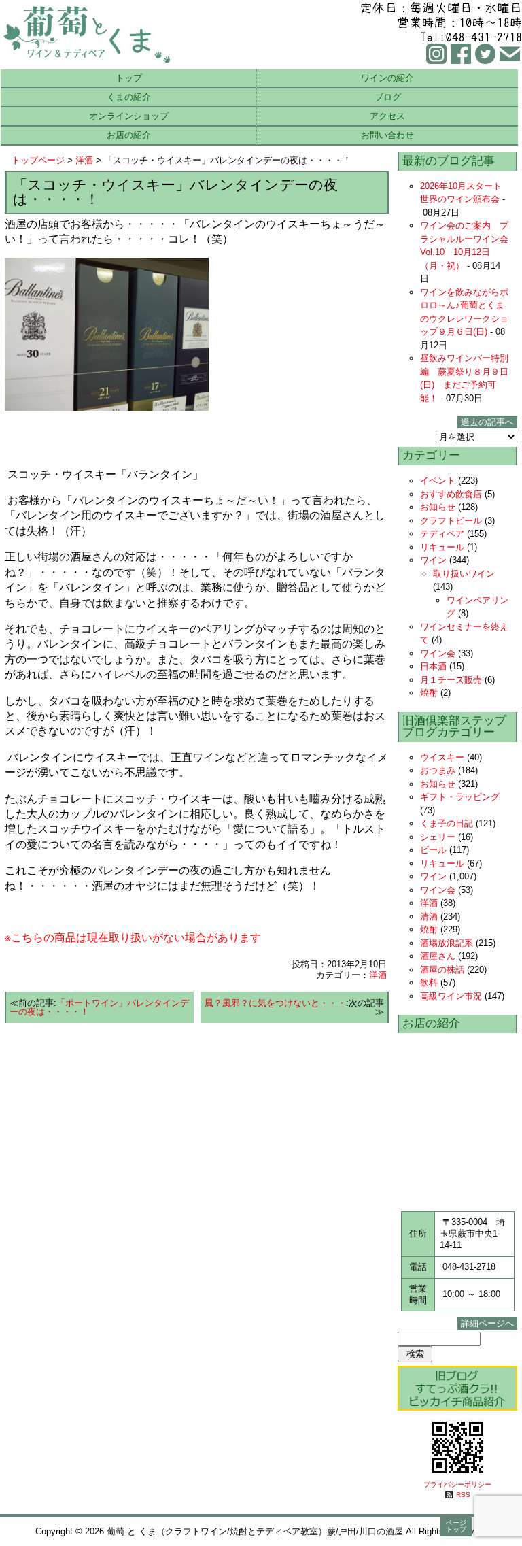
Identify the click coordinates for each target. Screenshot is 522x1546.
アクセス (387, 116)
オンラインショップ (129, 116)
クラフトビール (451, 521)
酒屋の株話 (442, 969)
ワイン (433, 560)
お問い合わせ (387, 135)
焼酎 (429, 693)
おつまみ (437, 770)
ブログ (388, 97)
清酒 (429, 916)
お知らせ (437, 507)
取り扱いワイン (464, 574)
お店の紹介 (129, 135)
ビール (433, 850)
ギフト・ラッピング (460, 797)
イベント (437, 480)
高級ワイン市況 (451, 996)
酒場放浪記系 (446, 943)
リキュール (442, 547)
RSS (463, 1494)
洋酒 (84, 160)
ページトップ (456, 1526)
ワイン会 (437, 653)
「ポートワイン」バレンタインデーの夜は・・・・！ (99, 1007)
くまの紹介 (129, 97)
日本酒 (433, 666)
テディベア (442, 533)
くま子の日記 (446, 823)
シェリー (437, 837)
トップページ (38, 160)
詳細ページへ (487, 1323)
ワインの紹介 (387, 78)
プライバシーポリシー (457, 1484)
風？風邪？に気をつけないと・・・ (275, 1003)
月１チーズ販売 (451, 680)
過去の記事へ (487, 422)
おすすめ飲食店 (451, 494)
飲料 (429, 982)
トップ (129, 78)
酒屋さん (437, 956)
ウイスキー (442, 757)
